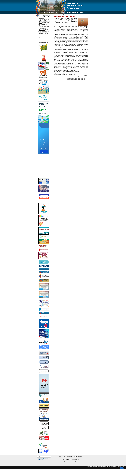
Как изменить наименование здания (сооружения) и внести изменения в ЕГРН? (44, 26)
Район (43, 12)
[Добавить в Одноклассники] (76, 79)
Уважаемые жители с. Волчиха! (43, 34)
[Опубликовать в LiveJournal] (74, 79)
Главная (60, 456)
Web (123, 466)
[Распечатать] (82, 79)
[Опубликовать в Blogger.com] (68, 79)
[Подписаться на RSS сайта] (84, 79)
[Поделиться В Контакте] (79, 79)
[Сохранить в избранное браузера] (81, 79)
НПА (56, 12)
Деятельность (75, 12)
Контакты (64, 456)
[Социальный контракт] (44, 263)
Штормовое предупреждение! (43, 33)
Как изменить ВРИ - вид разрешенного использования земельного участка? (43, 29)
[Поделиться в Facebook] (69, 79)
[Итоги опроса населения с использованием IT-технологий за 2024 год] (44, 363)
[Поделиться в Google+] (72, 79)
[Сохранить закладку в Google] (71, 79)
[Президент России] (44, 269)
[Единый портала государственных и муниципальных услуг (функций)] (44, 317)
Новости (82, 12)
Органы (68, 12)
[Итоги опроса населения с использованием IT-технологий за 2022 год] (44, 372)
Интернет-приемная (70, 456)
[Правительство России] (44, 266)
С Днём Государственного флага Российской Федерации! (44, 20)
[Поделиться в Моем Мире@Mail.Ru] (75, 79)
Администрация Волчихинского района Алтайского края (75, 5)
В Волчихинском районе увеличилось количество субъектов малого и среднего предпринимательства (44, 42)
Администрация (50, 12)
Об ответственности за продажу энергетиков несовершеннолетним (44, 32)
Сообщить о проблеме (43, 151)
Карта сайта (80, 456)
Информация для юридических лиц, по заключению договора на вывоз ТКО (44, 37)
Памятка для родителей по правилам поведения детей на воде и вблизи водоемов (44, 22)
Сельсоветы (62, 12)
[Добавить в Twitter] (78, 79)
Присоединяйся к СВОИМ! (43, 24)
